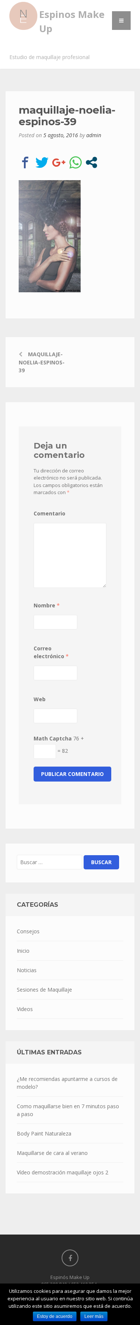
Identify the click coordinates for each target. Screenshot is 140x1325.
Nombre (47, 605)
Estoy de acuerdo (54, 1316)
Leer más (93, 1316)
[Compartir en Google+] (58, 162)
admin (93, 135)
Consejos (28, 931)
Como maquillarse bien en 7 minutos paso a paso (68, 1110)
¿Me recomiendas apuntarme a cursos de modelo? (67, 1082)
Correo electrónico (51, 652)
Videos (25, 1009)
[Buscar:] (49, 862)
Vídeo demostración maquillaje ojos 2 (62, 1172)
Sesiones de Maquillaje (44, 989)
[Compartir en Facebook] (25, 162)
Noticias (27, 970)
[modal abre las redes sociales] (91, 162)
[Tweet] (42, 162)
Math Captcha (53, 738)
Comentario (49, 513)
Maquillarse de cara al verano (52, 1152)
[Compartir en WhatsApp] (75, 162)
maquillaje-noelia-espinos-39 (42, 362)
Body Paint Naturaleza (44, 1133)
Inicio (23, 950)
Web (40, 699)
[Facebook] (70, 1257)
